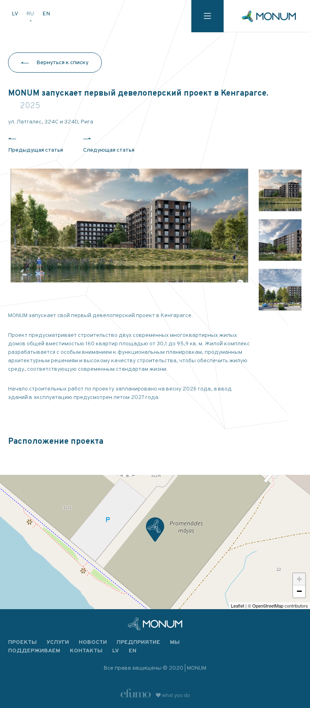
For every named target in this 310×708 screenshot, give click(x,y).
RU (30, 13)
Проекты (22, 642)
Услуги (57, 642)
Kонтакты (86, 650)
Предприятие (138, 642)
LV (15, 13)
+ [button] (299, 579)
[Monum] (269, 16)
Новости (93, 642)
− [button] (299, 591)
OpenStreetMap (267, 605)
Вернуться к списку (62, 62)
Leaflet (237, 605)
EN (46, 13)
